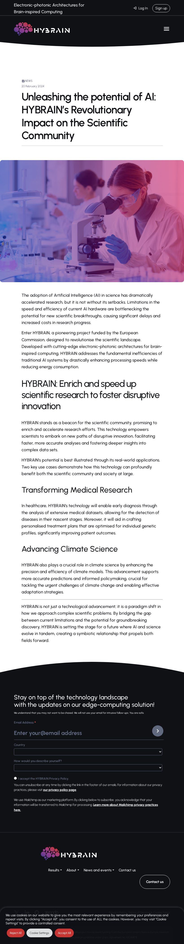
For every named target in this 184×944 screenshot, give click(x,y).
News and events (98, 870)
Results (53, 870)
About (71, 870)
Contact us (127, 870)
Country (19, 745)
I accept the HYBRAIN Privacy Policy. (43, 779)
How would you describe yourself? (38, 761)
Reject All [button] (15, 933)
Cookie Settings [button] (39, 933)
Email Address (25, 723)
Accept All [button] (64, 933)
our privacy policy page (59, 790)
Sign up (161, 8)
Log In (143, 8)
